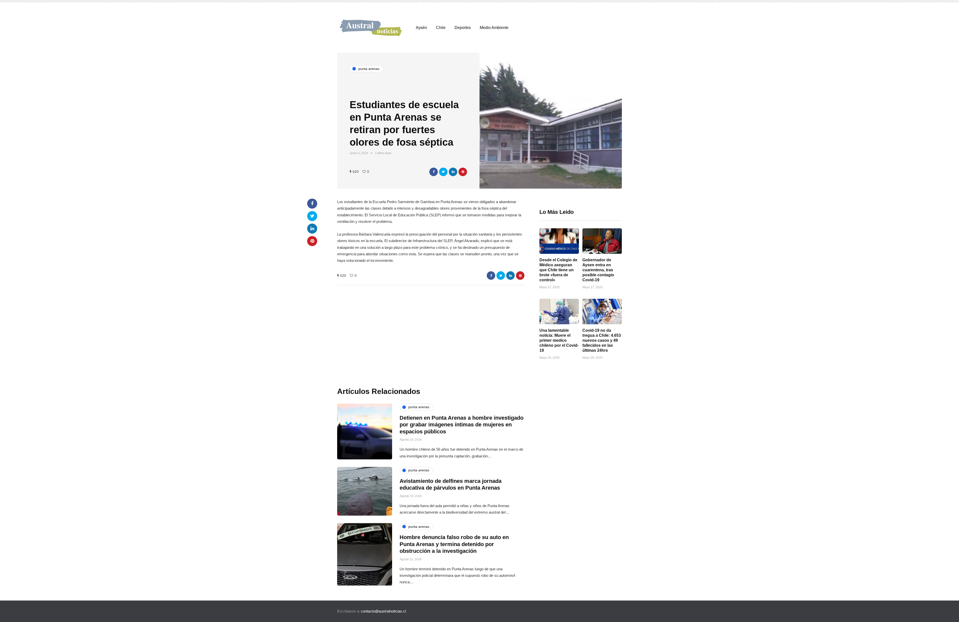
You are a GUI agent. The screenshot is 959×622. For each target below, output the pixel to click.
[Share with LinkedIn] (453, 172)
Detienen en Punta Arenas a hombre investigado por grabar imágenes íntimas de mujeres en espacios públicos (461, 425)
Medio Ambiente (494, 27)
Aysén (421, 27)
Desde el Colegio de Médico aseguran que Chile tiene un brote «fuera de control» (558, 270)
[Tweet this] (443, 172)
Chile (441, 27)
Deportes (463, 27)
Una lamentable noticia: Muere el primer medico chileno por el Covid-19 (559, 340)
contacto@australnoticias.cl (383, 611)
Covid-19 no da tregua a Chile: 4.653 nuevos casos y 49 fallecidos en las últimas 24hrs (601, 340)
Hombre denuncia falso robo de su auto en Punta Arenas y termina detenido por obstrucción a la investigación (454, 544)
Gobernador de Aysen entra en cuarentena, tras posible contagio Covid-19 (598, 270)
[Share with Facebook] (433, 172)
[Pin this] (463, 172)
